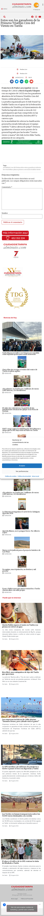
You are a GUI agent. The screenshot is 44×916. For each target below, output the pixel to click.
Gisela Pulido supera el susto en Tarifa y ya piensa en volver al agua (20, 626)
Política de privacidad (24, 476)
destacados (20, 167)
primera (21, 169)
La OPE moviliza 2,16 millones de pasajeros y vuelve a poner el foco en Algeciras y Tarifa (20, 768)
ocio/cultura (9, 169)
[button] (4, 16)
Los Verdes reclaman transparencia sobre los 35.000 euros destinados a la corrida (21, 815)
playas (15, 169)
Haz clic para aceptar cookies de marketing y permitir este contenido (22, 908)
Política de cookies (11, 476)
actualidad (6, 167)
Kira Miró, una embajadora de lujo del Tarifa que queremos (20, 673)
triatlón (33, 169)
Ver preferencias (22, 471)
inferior (38, 167)
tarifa (29, 169)
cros (11, 167)
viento (38, 169)
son (25, 169)
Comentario (7, 187)
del (15, 167)
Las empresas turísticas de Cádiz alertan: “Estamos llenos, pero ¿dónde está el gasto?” (20, 720)
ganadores (31, 167)
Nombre (5, 213)
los (4, 169)
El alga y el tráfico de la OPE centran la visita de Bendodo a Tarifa (20, 862)
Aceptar (22, 466)
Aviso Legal (35, 476)
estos (26, 167)
